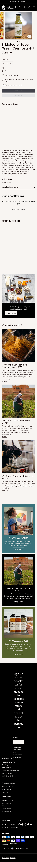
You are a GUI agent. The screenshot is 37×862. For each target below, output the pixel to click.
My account (6, 779)
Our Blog (5, 765)
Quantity (5, 59)
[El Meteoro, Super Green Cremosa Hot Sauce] (18, 113)
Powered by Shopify (9, 858)
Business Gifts (7, 789)
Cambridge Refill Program (10, 770)
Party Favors (6, 792)
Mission (4, 381)
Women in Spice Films (9, 762)
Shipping (4, 85)
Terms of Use (6, 809)
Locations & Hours (8, 800)
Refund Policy (6, 811)
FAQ (3, 814)
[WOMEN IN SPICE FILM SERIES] (18, 571)
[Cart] (29, 7)
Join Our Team (7, 773)
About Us (5, 490)
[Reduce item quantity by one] (4, 63)
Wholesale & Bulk (8, 787)
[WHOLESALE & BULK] (18, 623)
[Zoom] (29, 36)
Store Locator (6, 803)
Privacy (4, 806)
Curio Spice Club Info (9, 776)
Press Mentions (7, 767)
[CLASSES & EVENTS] (18, 521)
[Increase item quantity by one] (11, 63)
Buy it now (18, 95)
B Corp (4, 437)
